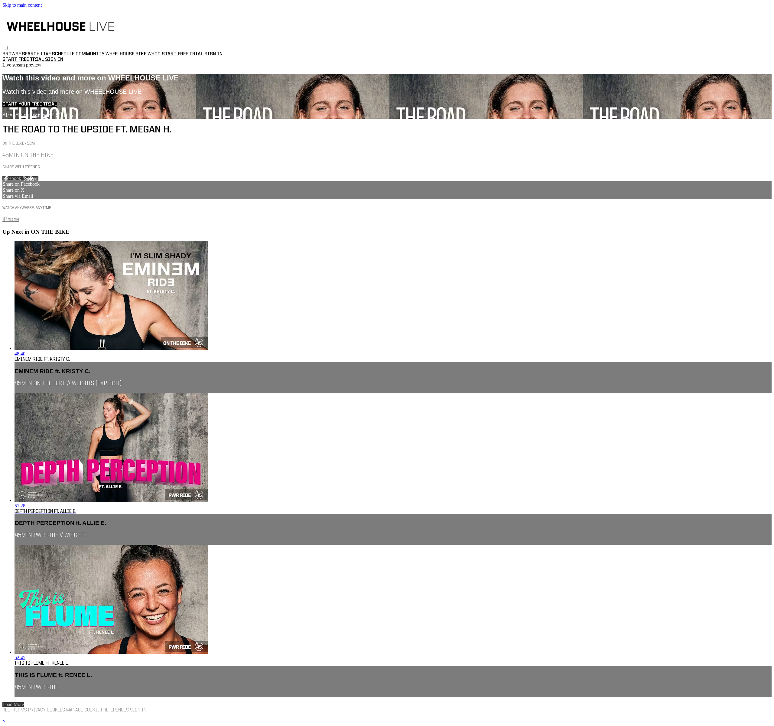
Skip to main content (22, 5)
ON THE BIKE (13, 143)
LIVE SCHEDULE (57, 54)
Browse (12, 54)
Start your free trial (29, 104)
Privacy (37, 710)
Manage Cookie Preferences (98, 710)
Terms (20, 710)
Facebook (12, 178)
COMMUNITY (90, 54)
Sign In (54, 59)
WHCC (154, 54)
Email (32, 178)
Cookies (56, 710)
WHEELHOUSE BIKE (126, 54)
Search (31, 54)
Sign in (213, 54)
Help (7, 710)
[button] (6, 48)
